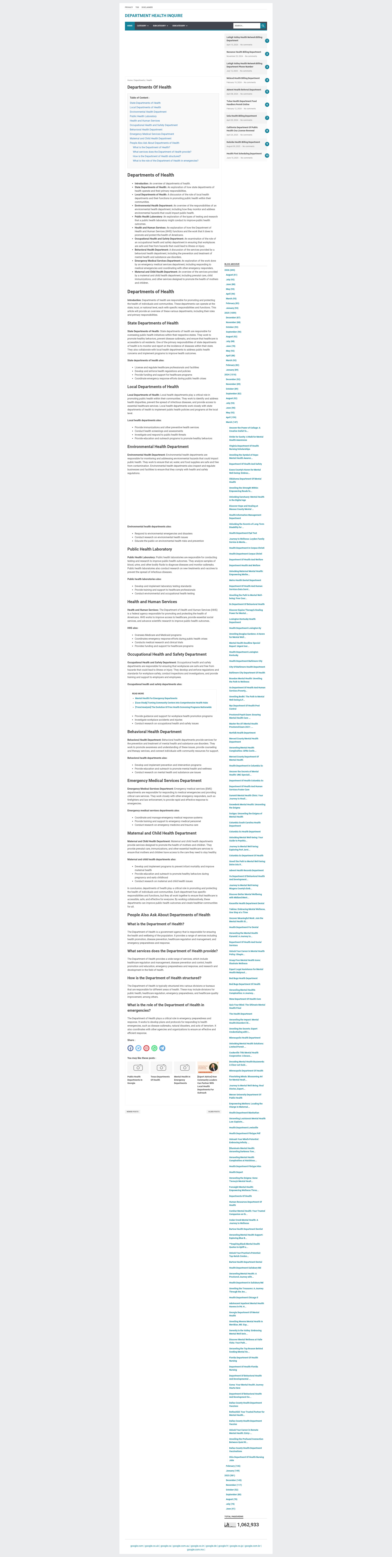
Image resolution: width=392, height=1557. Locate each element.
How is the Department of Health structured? (157, 156)
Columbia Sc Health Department (245, 831)
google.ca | (166, 1545)
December (233, 317)
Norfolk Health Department (242, 733)
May (230, 289)
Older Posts (214, 1112)
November (233, 322)
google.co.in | (197, 1545)
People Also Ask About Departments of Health (154, 142)
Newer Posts (132, 1112)
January (232, 308)
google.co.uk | (152, 1545)
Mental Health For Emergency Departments (156, 698)
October (232, 327)
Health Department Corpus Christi (245, 554)
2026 (229, 270)
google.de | (211, 1545)
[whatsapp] (154, 1048)
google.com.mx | (196, 1549)
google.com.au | (181, 1545)
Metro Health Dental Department (245, 580)
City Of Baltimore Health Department (247, 667)
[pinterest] (146, 1048)
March (231, 298)
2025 (230, 313)
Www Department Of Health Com (245, 999)
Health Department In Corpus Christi (246, 548)
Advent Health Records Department (246, 870)
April (230, 294)
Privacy (129, 7)
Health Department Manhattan (244, 1112)
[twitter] (138, 1048)
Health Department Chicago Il (243, 1297)
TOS (137, 7)
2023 (229, 1475)
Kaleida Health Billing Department (243, 142)
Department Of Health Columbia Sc (246, 780)
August (231, 275)
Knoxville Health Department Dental (246, 903)
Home (129, 26)
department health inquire (154, 15)
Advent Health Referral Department (244, 89)
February (232, 303)
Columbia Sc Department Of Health (246, 855)
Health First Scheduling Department (244, 153)
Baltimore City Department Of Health (247, 672)
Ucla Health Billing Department (242, 116)
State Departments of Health (145, 102)
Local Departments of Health (145, 107)
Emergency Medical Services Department (152, 134)
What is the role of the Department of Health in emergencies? (165, 160)
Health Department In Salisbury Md (246, 1282)
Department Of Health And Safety (245, 464)
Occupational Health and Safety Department (154, 125)
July (230, 279)
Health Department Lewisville (243, 1127)
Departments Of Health (240, 1196)
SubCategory (159, 26)
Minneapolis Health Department (244, 1038)
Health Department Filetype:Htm (245, 1166)
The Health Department (240, 1014)
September (233, 332)
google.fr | (223, 1545)
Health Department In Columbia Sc (246, 765)
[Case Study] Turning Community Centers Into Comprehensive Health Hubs (171, 702)
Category (141, 26)
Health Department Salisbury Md (245, 1268)
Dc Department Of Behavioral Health (247, 604)
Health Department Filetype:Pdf (244, 1133)
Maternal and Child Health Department (150, 138)
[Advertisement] (173, 55)
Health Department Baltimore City (245, 661)
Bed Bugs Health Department (243, 978)
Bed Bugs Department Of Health (244, 984)
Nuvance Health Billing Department (244, 52)
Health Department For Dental (243, 927)
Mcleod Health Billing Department (243, 78)
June (230, 284)
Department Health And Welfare (244, 565)
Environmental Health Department (148, 111)
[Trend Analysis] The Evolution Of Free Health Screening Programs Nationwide (173, 707)
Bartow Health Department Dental (245, 1262)
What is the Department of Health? (151, 147)
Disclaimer (147, 7)
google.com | (137, 1545)
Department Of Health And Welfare (246, 559)
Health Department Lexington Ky (245, 628)
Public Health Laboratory (143, 116)
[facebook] (130, 1048)
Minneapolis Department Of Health (246, 1070)
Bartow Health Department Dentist (246, 1229)
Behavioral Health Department (146, 129)
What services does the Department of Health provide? (162, 151)
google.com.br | (253, 1545)
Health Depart (236, 1172)
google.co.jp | (236, 1545)
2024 (230, 374)
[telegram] (162, 1048)
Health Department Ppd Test (243, 533)
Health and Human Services (145, 120)
